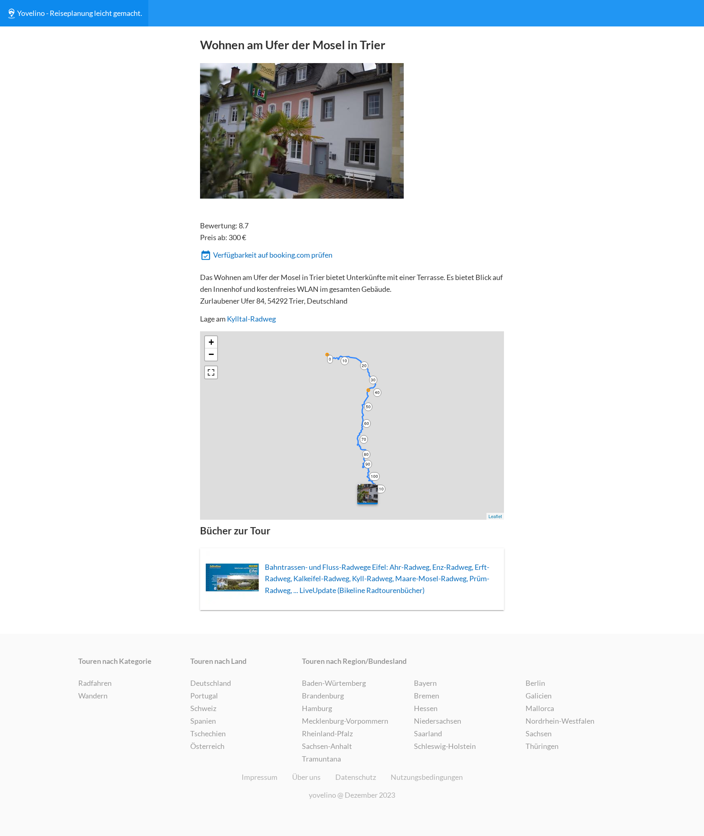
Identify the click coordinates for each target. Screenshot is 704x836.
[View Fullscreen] (211, 372)
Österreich (207, 746)
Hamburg (317, 708)
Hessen (426, 708)
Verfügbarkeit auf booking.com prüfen (272, 254)
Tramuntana (321, 758)
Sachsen (539, 733)
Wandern (93, 695)
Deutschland (210, 682)
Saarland (428, 733)
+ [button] (211, 342)
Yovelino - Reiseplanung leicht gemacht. (79, 13)
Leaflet (495, 516)
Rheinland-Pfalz (327, 733)
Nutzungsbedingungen (427, 777)
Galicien (539, 695)
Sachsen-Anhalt (327, 746)
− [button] (211, 354)
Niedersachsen (437, 720)
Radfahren (95, 682)
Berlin (535, 682)
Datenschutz (355, 777)
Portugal (204, 695)
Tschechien (208, 733)
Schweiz (203, 708)
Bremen (426, 695)
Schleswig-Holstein (445, 746)
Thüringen (542, 746)
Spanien (203, 720)
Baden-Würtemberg (334, 682)
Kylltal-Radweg (251, 318)
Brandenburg (323, 695)
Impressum (259, 777)
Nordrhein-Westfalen (560, 720)
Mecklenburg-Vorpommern (345, 720)
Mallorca (540, 708)
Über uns (306, 777)
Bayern (425, 682)
